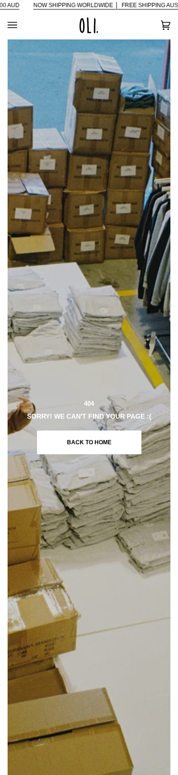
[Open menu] (22, 25)
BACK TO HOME (89, 442)
